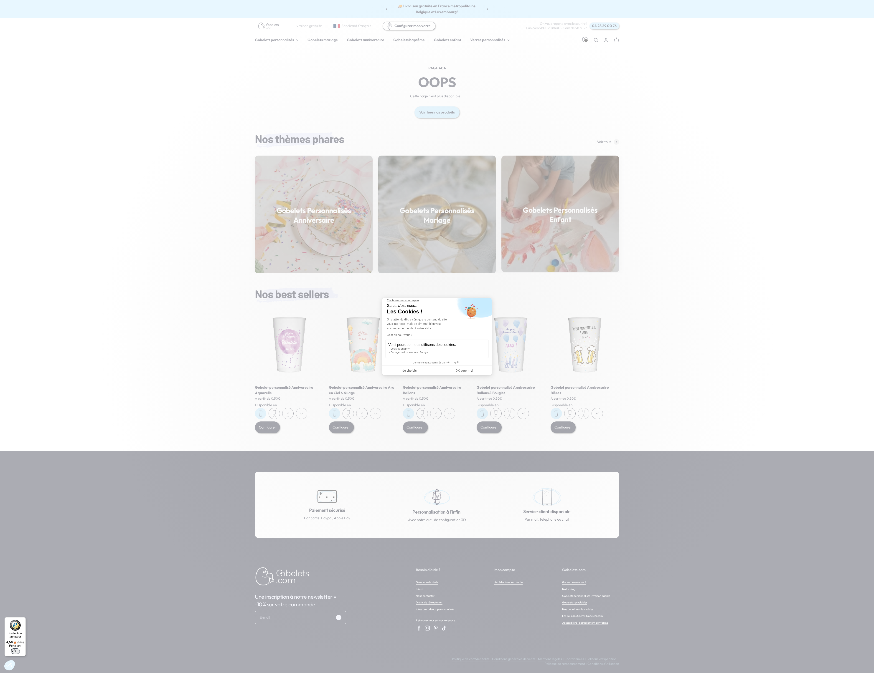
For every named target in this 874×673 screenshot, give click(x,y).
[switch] (15, 651)
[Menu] (23, 620)
